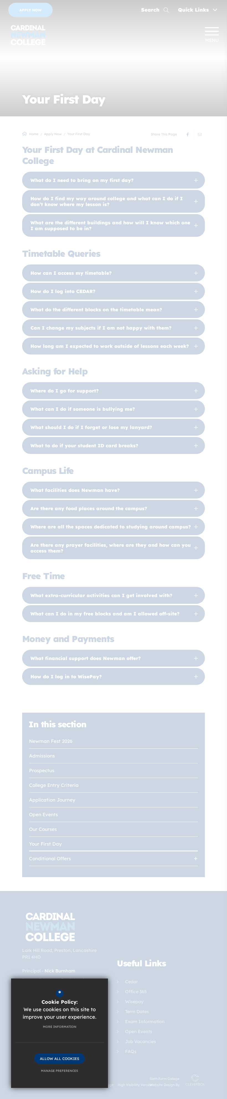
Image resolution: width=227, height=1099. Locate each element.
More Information (59, 1027)
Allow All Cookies (59, 1058)
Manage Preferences (59, 1071)
